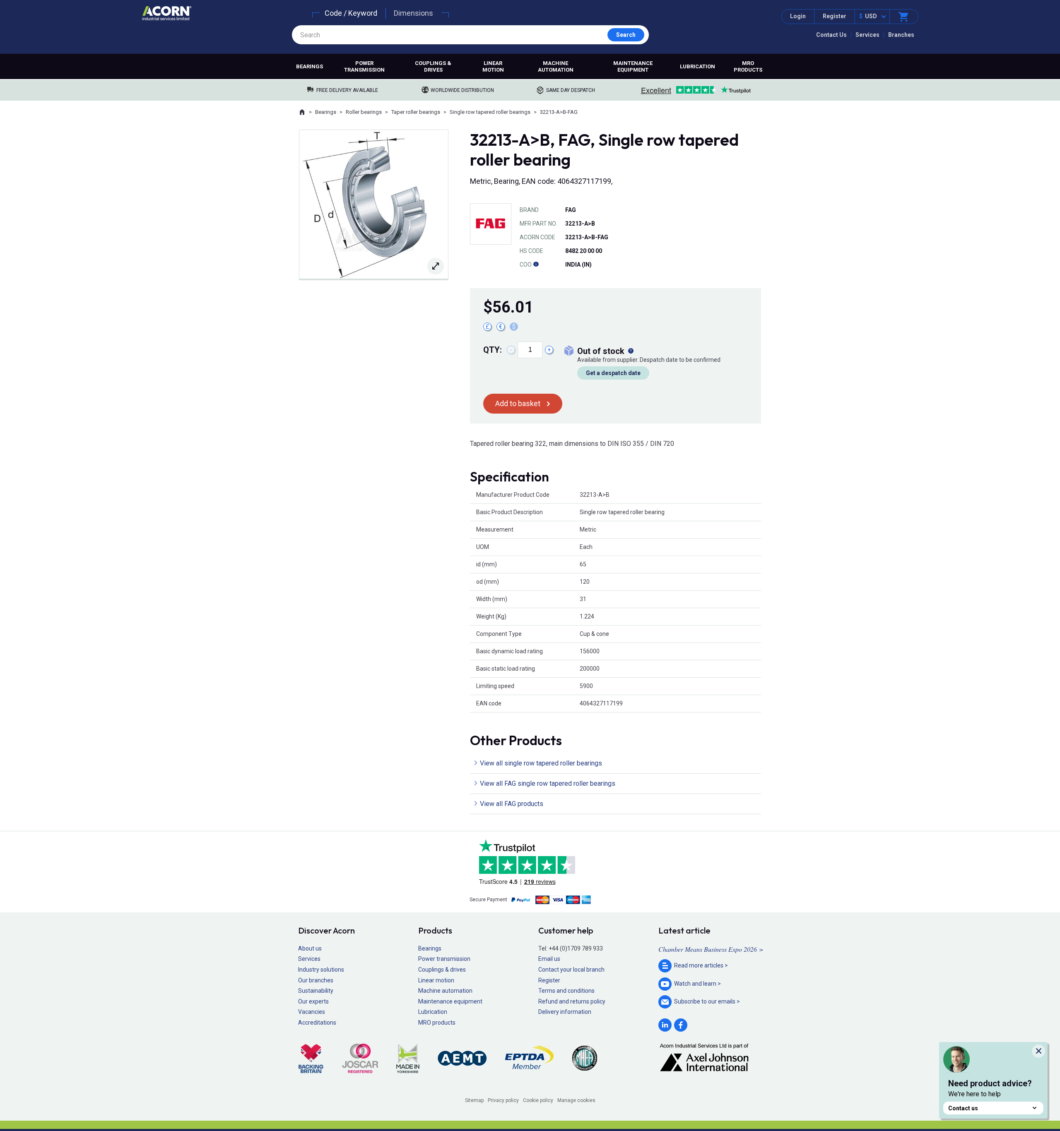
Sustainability (315, 990)
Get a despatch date (613, 373)
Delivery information (564, 1011)
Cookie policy (538, 1100)
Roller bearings (364, 112)
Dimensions (413, 13)
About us (310, 948)
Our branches (315, 980)
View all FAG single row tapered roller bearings (547, 783)
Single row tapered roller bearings (490, 112)
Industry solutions (321, 969)
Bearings (309, 66)
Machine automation (555, 66)
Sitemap (474, 1100)
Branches (901, 34)
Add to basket (517, 403)
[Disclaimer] (536, 264)
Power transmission (364, 66)
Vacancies (311, 1011)
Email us (549, 958)
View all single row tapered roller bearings (541, 763)
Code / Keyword (351, 13)
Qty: (492, 350)
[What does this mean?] (630, 351)
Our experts (313, 1001)
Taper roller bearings (415, 112)
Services (867, 34)
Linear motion (493, 66)
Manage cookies (576, 1100)
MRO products (748, 66)
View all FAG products (511, 804)
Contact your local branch (571, 969)
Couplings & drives (433, 66)
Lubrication (697, 66)
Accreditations (317, 1022)
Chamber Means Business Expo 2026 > (711, 949)
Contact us (963, 1108)
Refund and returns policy (571, 1001)
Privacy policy (503, 1100)
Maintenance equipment (633, 66)
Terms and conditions (566, 990)
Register (834, 16)
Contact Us (831, 34)
